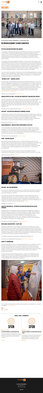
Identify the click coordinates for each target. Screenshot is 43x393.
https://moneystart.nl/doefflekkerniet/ (8, 91)
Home (3, 4)
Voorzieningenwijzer (22, 136)
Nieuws (6, 4)
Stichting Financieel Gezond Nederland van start (31, 332)
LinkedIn (2, 309)
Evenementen (25, 316)
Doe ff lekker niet (14, 87)
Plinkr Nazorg (16, 155)
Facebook (4, 309)
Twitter (7, 309)
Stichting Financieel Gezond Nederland (10, 332)
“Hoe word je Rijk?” (19, 94)
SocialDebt (15, 122)
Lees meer (3, 340)
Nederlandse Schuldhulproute (27, 239)
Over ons (21, 389)
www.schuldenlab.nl (11, 305)
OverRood (14, 203)
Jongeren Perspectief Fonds (26, 108)
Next (41, 316)
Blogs (20, 316)
